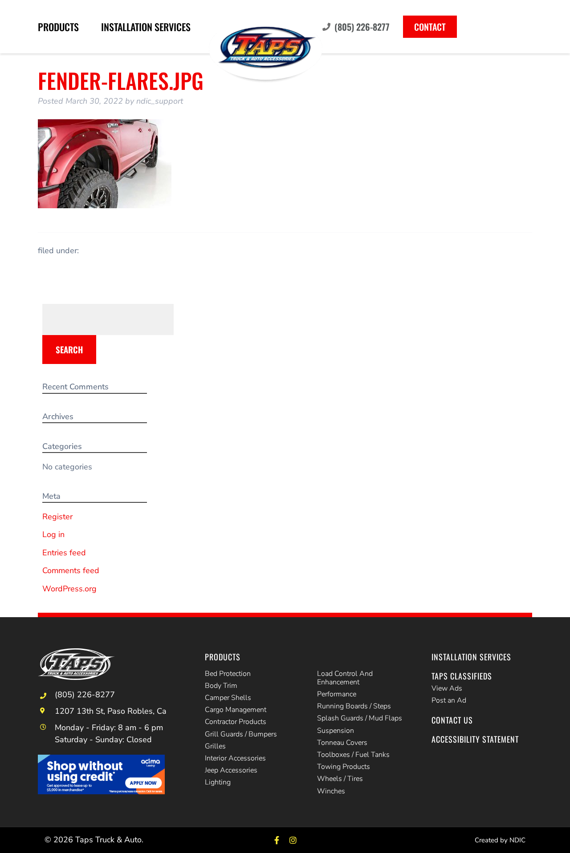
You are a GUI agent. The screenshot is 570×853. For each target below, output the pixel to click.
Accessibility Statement (475, 739)
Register (57, 516)
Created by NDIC (500, 840)
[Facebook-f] (277, 840)
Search (69, 349)
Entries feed (64, 552)
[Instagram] (293, 840)
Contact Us (452, 720)
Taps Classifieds (462, 676)
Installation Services (146, 27)
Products (58, 27)
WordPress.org (69, 588)
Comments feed (70, 570)
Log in (53, 534)
